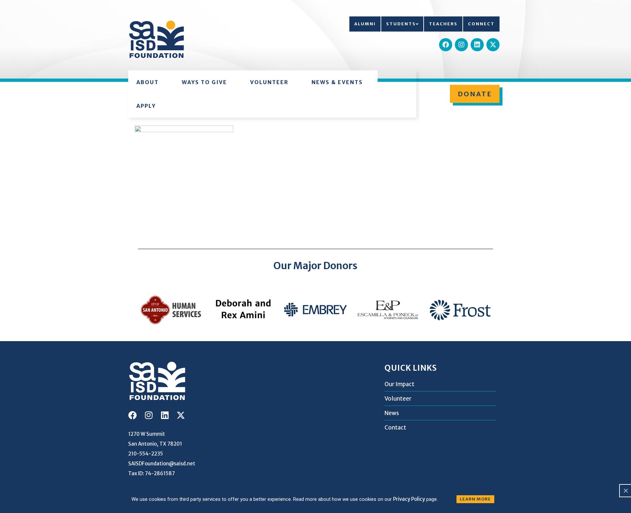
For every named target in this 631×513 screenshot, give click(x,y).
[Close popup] (625, 490)
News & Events (337, 82)
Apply (146, 106)
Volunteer (269, 82)
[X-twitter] (493, 44)
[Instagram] (461, 44)
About (147, 82)
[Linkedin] (477, 44)
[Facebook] (445, 44)
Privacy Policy (409, 499)
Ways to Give (204, 82)
